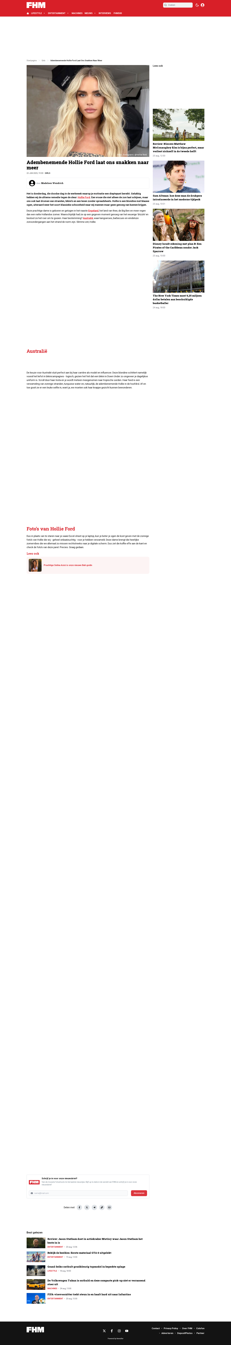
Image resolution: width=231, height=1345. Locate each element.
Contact (156, 1328)
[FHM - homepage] (36, 5)
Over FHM (187, 1328)
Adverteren (167, 1333)
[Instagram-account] (119, 1330)
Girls (47, 173)
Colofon (200, 1328)
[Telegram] (94, 1207)
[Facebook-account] (111, 1330)
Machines (52, 1288)
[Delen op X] (87, 1207)
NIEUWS (89, 13)
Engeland (93, 210)
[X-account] (104, 1330)
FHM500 (118, 13)
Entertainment (55, 1247)
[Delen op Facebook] (79, 1207)
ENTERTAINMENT (57, 13)
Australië (88, 218)
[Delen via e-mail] (109, 1207)
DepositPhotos (184, 1333)
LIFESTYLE (36, 13)
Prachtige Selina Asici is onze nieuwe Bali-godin (68, 565)
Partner (200, 1333)
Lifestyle (52, 1271)
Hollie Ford (84, 197)
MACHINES (77, 13)
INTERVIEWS (105, 13)
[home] (28, 13)
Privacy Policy (171, 1328)
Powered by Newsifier (115, 1339)
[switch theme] (197, 5)
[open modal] (202, 5)
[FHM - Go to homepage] (35, 1329)
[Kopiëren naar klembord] (102, 1207)
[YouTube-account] (126, 1330)
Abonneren (139, 1193)
